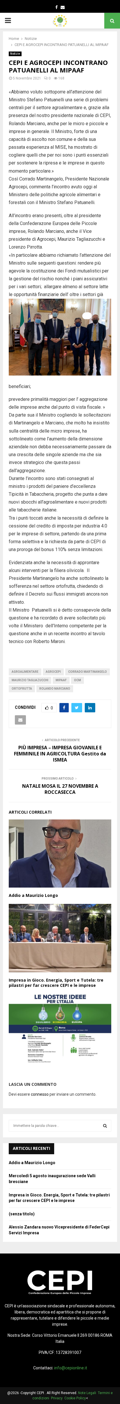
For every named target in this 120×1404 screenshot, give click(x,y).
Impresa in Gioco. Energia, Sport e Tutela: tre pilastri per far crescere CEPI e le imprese (56, 982)
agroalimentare (25, 671)
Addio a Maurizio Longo (33, 895)
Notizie (15, 53)
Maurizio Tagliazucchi (30, 680)
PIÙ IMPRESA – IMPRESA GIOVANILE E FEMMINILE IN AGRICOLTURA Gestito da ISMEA (60, 753)
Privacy (57, 1398)
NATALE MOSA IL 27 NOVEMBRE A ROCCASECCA (60, 789)
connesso (40, 1094)
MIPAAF (61, 680)
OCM (77, 680)
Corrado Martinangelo (87, 671)
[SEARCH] (105, 1126)
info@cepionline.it (70, 1368)
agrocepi (53, 671)
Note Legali (88, 1393)
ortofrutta (22, 688)
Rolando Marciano (54, 688)
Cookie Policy (75, 1398)
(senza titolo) (22, 1214)
